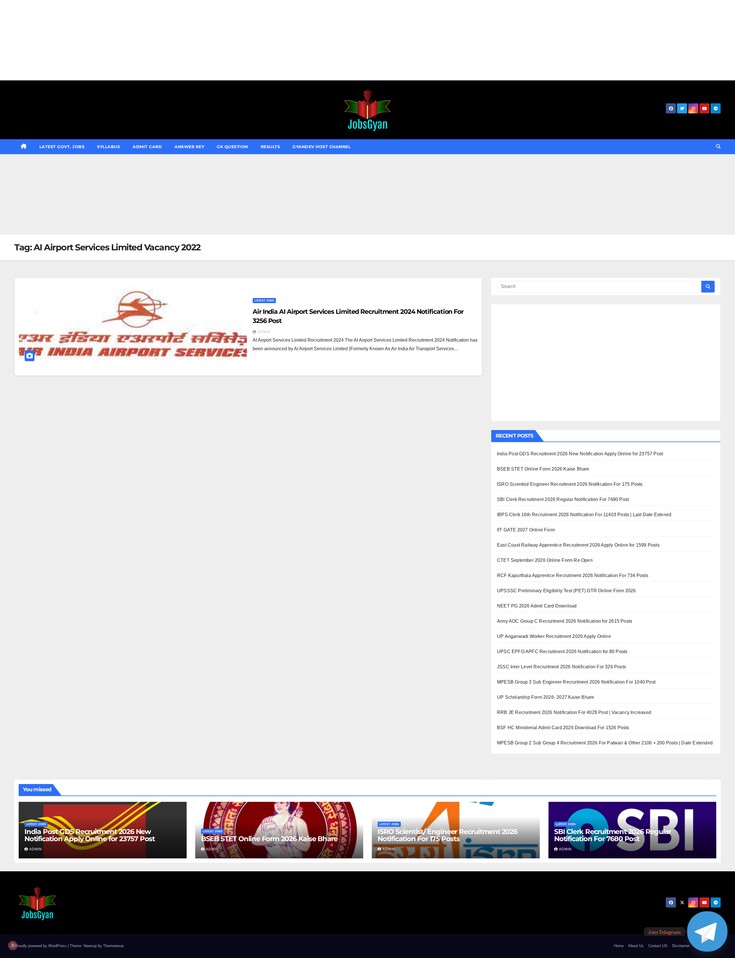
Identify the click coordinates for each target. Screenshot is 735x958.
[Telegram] (707, 931)
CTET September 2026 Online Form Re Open (545, 560)
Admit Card (147, 146)
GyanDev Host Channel (322, 146)
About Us (636, 946)
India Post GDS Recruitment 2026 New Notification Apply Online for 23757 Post (580, 453)
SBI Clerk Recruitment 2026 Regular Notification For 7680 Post (563, 499)
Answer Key (189, 146)
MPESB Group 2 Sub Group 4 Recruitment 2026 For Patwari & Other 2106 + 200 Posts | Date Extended (605, 742)
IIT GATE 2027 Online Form (526, 529)
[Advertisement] (172, 40)
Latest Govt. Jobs (62, 146)
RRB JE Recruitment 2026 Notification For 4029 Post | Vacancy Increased (574, 712)
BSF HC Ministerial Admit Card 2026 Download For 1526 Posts (563, 727)
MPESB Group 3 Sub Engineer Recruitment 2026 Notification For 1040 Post (576, 682)
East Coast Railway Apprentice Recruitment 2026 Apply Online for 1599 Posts (578, 545)
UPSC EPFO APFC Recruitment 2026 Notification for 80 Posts (562, 651)
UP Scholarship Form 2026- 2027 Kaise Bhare (545, 697)
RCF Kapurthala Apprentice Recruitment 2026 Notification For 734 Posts (572, 575)
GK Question (232, 146)
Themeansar (113, 946)
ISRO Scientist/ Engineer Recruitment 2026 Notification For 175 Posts (570, 484)
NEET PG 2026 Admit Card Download (537, 605)
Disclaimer (681, 946)
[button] (718, 146)
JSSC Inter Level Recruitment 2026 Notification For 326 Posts (561, 666)
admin (264, 332)
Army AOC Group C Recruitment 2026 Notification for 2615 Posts (564, 621)
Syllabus (108, 146)
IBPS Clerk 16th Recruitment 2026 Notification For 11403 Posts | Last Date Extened (584, 514)
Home (619, 946)
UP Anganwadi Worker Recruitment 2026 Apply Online (554, 636)
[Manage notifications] (12, 945)
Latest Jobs (264, 300)
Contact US (658, 946)
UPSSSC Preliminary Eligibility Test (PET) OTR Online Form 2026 (566, 590)
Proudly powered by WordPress (41, 946)
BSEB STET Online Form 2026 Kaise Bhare (543, 469)
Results (270, 146)
